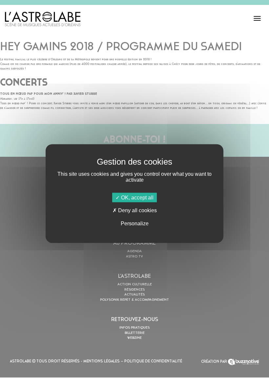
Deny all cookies (137, 210)
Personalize (135, 223)
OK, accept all (137, 197)
